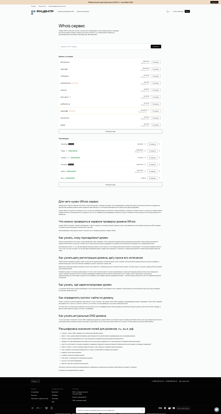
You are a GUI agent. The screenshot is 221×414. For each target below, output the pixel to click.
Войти (187, 11)
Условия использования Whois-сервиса (71, 370)
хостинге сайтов (116, 303)
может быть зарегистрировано (129, 207)
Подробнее (214, 2)
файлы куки (111, 410)
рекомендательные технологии (98, 410)
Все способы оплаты (183, 408)
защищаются (108, 243)
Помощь (133, 367)
